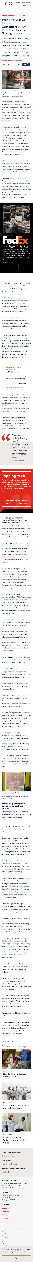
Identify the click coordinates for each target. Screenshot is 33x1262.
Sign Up (29, 5)
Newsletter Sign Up (9, 1164)
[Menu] (2, 4)
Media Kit (6, 1172)
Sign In (24, 5)
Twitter (5, 1215)
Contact (4, 1231)
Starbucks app (6, 534)
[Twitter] (12, 64)
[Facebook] (8, 64)
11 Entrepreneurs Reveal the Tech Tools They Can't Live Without (16, 502)
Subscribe (22, 383)
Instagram (6, 1208)
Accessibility (5, 1237)
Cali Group (20, 104)
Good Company (8, 16)
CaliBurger (9, 409)
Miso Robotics (10, 932)
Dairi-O (10, 560)
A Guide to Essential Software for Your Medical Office (15, 1140)
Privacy (4, 1235)
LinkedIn (5, 1211)
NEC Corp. (15, 571)
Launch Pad (20, 16)
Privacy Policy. (9, 389)
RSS (3, 1243)
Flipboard (5, 1222)
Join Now (11, 267)
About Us (4, 1233)
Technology (7, 1071)
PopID (8, 141)
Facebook (5, 1218)
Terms (3, 1239)
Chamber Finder (8, 1156)
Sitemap (4, 1241)
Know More (11, 1252)
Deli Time (18, 551)
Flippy (19, 952)
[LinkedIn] (15, 64)
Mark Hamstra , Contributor (13, 60)
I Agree (16, 1258)
